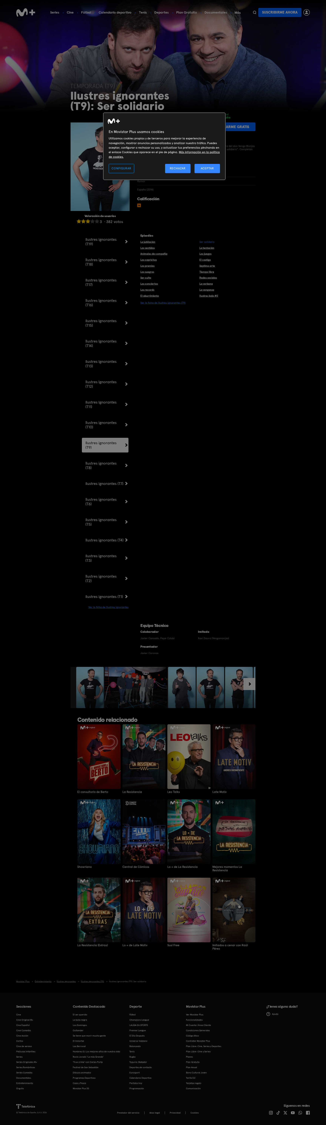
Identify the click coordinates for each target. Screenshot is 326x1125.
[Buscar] (254, 12)
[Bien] (92, 221)
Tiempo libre (206, 271)
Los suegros (147, 271)
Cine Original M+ (24, 1020)
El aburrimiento (149, 295)
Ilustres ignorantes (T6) (101, 501)
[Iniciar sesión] (306, 12)
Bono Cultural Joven (196, 1072)
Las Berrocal (79, 1046)
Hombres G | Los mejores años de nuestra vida (96, 1051)
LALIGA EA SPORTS (138, 1025)
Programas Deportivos (84, 1078)
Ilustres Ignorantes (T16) (101, 302)
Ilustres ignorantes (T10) (101, 424)
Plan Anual (191, 1067)
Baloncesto (135, 1046)
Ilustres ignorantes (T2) (101, 578)
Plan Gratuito (186, 12)
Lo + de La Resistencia (182, 867)
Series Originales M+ (26, 1062)
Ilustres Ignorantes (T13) (101, 363)
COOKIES (195, 1112)
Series (54, 12)
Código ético (192, 1035)
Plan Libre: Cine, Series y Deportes (203, 1046)
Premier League (137, 1030)
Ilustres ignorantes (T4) (104, 540)
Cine (70, 12)
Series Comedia (24, 1072)
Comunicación (193, 1088)
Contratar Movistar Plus (198, 1041)
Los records (147, 289)
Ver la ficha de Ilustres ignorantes (108, 607)
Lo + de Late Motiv (134, 945)
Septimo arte (207, 265)
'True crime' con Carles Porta (88, 1062)
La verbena (206, 283)
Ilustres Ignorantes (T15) (101, 323)
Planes (189, 1056)
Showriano (84, 867)
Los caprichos (148, 259)
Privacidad (175, 1112)
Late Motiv (219, 792)
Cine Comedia (23, 1030)
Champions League (139, 1020)
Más (238, 13)
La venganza (206, 289)
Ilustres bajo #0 (208, 295)
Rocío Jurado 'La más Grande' (88, 1056)
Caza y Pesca (79, 1083)
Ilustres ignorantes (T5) (101, 522)
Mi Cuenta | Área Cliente (198, 1025)
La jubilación (147, 241)
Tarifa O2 (190, 1078)
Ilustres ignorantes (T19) (101, 241)
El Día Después (137, 1035)
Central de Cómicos (135, 867)
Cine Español (23, 1025)
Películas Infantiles (25, 1051)
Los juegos (205, 253)
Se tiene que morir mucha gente (89, 1035)
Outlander (78, 1030)
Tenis (143, 12)
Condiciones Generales (198, 1030)
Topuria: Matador (138, 1062)
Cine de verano (24, 1046)
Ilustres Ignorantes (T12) (101, 384)
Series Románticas (25, 1067)
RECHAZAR (178, 168)
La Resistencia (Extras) (92, 945)
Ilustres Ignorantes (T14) (101, 343)
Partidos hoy (135, 1083)
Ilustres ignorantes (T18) (101, 262)
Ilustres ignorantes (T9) (101, 445)
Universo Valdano (138, 1041)
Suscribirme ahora (280, 12)
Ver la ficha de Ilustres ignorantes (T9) (162, 302)
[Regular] (88, 221)
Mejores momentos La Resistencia (227, 868)
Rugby (132, 1056)
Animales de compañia (153, 253)
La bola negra (80, 1020)
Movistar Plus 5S (81, 1088)
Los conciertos (149, 283)
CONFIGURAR (121, 168)
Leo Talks (173, 792)
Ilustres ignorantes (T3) (101, 558)
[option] (90, 687)
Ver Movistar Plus (194, 1014)
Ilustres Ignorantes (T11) (101, 404)
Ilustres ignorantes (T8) (101, 465)
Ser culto (145, 277)
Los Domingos (80, 1025)
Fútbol (86, 12)
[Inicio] (25, 12)
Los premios (147, 265)
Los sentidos (147, 247)
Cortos (19, 1041)
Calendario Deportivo (140, 1078)
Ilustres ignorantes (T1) (104, 596)
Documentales (216, 12)
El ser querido (80, 1014)
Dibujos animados (82, 1072)
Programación (136, 1088)
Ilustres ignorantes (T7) (104, 483)
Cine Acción (22, 1035)
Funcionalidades (194, 1020)
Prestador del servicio (128, 1112)
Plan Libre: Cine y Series (198, 1051)
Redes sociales (208, 277)
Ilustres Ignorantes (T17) (101, 282)
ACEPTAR (207, 168)
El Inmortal (78, 1041)
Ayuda (275, 1014)
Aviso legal (154, 1112)
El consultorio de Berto (92, 792)
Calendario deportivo (115, 12)
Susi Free (173, 945)
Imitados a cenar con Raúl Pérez (230, 947)
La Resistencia (132, 792)
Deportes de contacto (140, 1067)
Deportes (161, 12)
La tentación (206, 247)
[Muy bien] (97, 221)
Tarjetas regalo (193, 1083)
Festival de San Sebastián (85, 1067)
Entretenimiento (24, 1083)
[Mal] (83, 221)
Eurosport (134, 1072)
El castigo (205, 259)
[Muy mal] (79, 221)
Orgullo (20, 1088)
